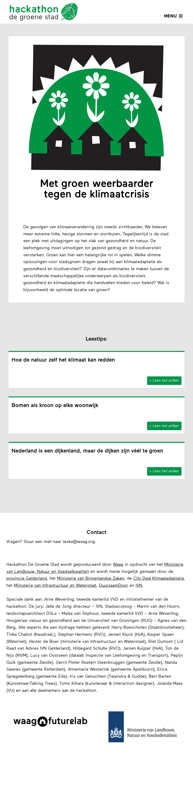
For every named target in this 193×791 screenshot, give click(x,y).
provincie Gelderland (26, 579)
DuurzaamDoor (113, 586)
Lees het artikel (164, 381)
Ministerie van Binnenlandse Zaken (90, 579)
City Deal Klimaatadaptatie (158, 579)
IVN (139, 586)
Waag (118, 565)
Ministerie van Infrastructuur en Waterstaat (55, 586)
